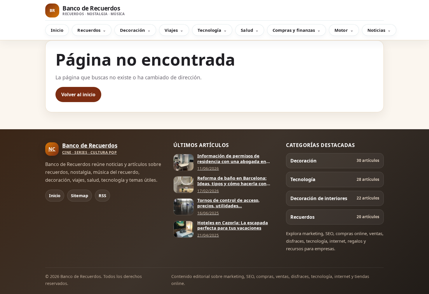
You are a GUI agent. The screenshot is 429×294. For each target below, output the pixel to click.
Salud (247, 30)
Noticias (376, 30)
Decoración (132, 30)
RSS (102, 195)
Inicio (57, 30)
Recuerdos (88, 30)
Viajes (171, 30)
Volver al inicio (78, 94)
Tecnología (210, 30)
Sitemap (79, 195)
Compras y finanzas (294, 30)
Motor (341, 30)
